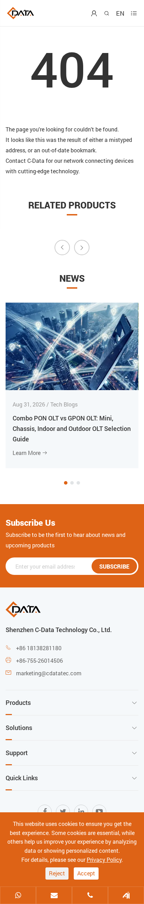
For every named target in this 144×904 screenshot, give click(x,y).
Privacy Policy (104, 859)
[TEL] (90, 896)
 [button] (62, 247)
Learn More (30, 452)
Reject (57, 873)
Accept (86, 873)
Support (17, 753)
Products (18, 702)
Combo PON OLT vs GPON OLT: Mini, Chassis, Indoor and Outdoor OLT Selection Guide (72, 428)
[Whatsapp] (18, 896)
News (72, 278)
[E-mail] (54, 896)
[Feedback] (126, 896)
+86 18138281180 (39, 648)
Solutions (19, 727)
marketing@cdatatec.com (48, 673)
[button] (65, 483)
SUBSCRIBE (114, 566)
